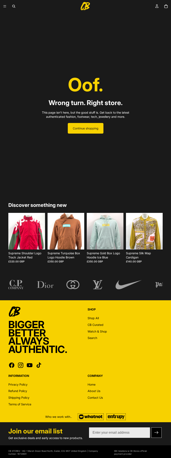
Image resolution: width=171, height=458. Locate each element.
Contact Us (95, 397)
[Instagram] (20, 365)
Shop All (93, 318)
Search (92, 338)
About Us (94, 391)
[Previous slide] (13, 231)
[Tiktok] (38, 365)
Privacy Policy (18, 384)
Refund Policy (17, 391)
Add (81, 243)
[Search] (13, 6)
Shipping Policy (18, 397)
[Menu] (5, 6)
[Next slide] (40, 231)
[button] (156, 432)
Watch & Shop (97, 331)
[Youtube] (29, 365)
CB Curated (95, 324)
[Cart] (166, 6)
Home (92, 384)
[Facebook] (11, 365)
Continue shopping (85, 128)
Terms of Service (19, 404)
